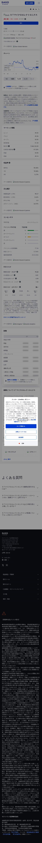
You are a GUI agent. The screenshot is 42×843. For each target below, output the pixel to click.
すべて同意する (21, 426)
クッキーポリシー (23, 420)
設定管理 (21, 437)
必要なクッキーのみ (21, 431)
